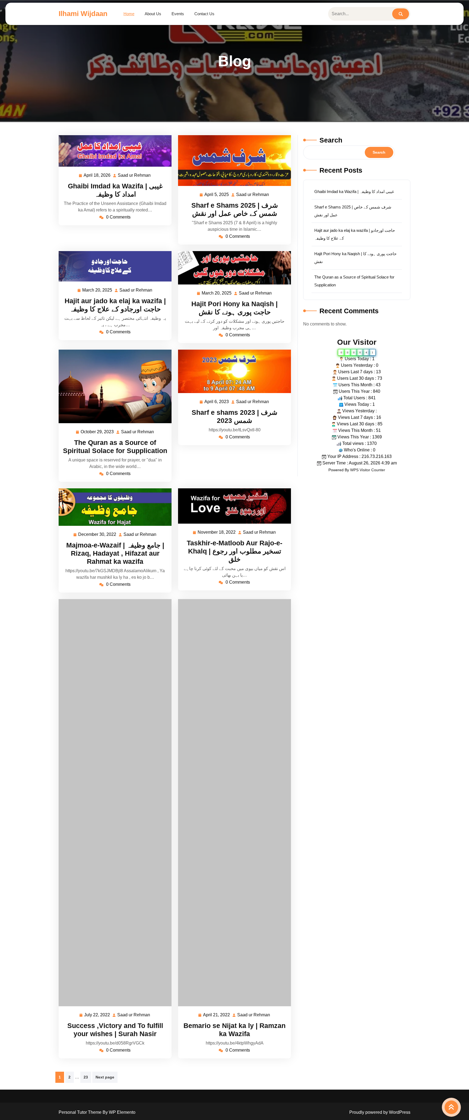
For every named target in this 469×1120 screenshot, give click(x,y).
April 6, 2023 (216, 402)
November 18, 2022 (217, 533)
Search (330, 140)
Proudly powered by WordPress (379, 1112)
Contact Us (204, 13)
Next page (105, 1077)
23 (86, 1077)
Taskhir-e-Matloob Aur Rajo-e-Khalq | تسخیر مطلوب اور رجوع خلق (234, 551)
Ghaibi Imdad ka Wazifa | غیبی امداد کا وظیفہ (354, 191)
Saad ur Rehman (134, 176)
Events (178, 13)
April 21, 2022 (216, 1016)
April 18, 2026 (97, 176)
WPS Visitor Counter (367, 470)
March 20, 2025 (97, 291)
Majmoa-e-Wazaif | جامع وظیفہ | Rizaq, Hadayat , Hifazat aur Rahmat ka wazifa (115, 553)
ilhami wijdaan (83, 14)
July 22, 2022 (97, 1016)
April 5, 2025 (216, 195)
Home (128, 13)
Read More (113, 150)
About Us (153, 13)
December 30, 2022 (97, 535)
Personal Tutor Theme (81, 1112)
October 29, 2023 (97, 432)
